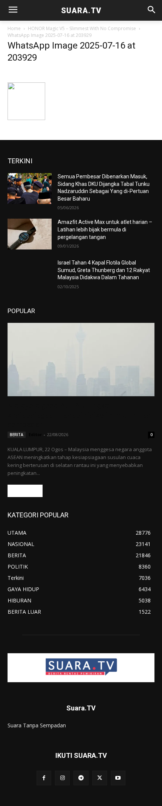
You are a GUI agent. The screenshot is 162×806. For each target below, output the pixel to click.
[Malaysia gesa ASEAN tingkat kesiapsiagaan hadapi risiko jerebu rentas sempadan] (81, 359)
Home (14, 28)
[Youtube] (118, 778)
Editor (35, 434)
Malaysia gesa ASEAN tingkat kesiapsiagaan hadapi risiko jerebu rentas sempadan (79, 415)
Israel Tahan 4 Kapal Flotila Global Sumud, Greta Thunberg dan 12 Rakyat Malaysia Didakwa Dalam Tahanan (104, 270)
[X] (99, 778)
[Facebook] (44, 778)
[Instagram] (62, 778)
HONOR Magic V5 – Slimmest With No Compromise (82, 28)
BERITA (16, 434)
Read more (25, 491)
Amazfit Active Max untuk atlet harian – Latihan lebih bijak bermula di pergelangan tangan (105, 229)
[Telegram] (80, 778)
